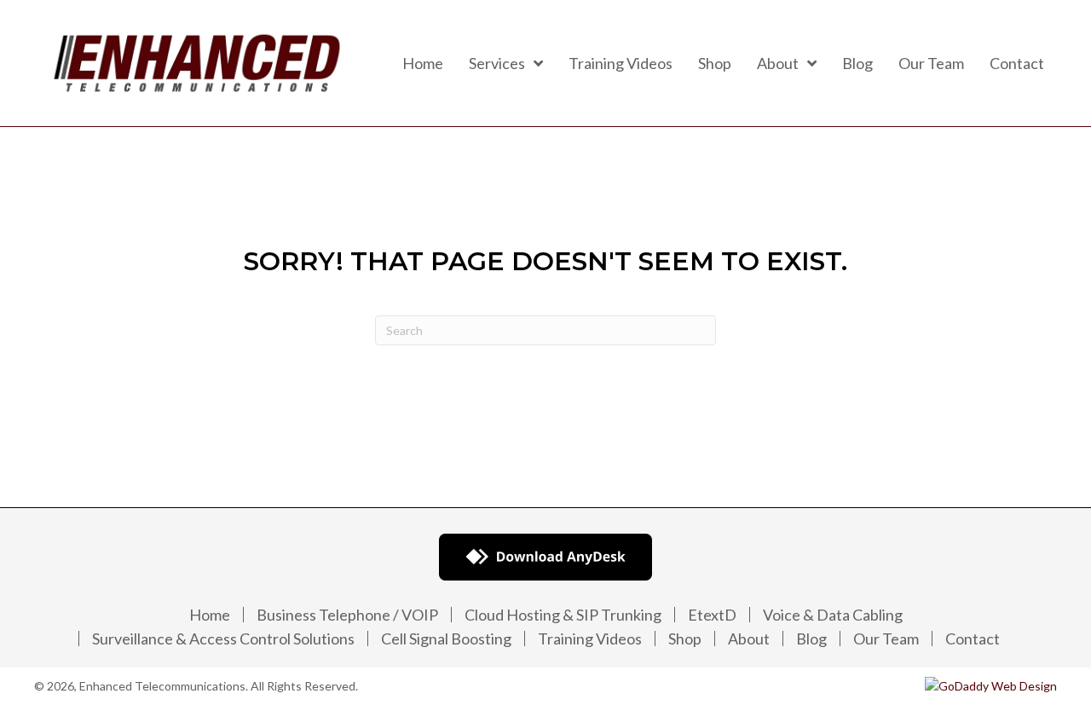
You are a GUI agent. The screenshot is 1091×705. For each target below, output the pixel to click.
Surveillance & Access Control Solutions (223, 638)
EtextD (712, 614)
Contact (972, 638)
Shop (684, 638)
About (749, 638)
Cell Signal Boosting (446, 638)
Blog (811, 638)
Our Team (886, 638)
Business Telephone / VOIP (347, 614)
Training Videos (590, 638)
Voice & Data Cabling (833, 614)
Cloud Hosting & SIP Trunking (563, 614)
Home (209, 614)
